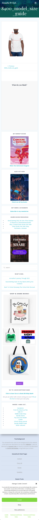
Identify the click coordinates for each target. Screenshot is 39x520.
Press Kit (19, 463)
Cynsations (20, 408)
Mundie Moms (20, 416)
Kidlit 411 (20, 412)
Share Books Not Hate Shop (20, 226)
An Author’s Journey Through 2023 (19, 278)
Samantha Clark (9, 3)
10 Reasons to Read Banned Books (20, 222)
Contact (19, 459)
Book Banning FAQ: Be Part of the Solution (20, 220)
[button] (36, 484)
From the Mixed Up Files (20, 410)
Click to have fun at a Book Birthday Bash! (19, 393)
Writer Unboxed (20, 425)
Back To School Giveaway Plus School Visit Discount (19, 287)
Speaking (19, 472)
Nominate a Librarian (20, 228)
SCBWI (20, 419)
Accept (19, 500)
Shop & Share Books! (19, 294)
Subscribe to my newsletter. (19, 211)
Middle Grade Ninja (20, 414)
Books (19, 468)
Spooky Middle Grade (20, 423)
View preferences (19, 510)
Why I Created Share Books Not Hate (20, 224)
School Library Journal (20, 421)
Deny (19, 505)
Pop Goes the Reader (20, 417)
